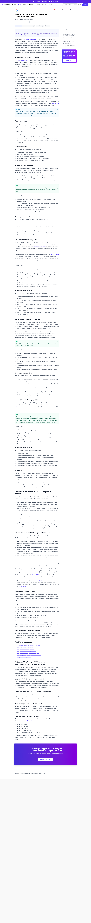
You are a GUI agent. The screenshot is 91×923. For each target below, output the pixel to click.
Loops (19, 4)
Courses (14, 4)
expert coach (22, 586)
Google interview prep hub (24, 657)
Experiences (25, 4)
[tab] (18, 26)
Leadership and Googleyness (69, 29)
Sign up (85, 4)
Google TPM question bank (39, 574)
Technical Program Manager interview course (29, 645)
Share (27, 22)
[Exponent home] (6, 4)
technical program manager (31, 39)
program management (40, 246)
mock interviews (41, 580)
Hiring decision (66, 32)
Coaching (44, 4)
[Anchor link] (40, 57)
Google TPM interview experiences (26, 651)
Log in (79, 4)
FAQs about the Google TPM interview (69, 46)
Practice (38, 4)
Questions (31, 4)
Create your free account (45, 759)
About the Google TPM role (68, 41)
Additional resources (67, 43)
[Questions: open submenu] (34, 4)
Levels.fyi (29, 720)
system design (55, 254)
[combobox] (58, 10)
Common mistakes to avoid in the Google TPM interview (69, 35)
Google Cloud (55, 103)
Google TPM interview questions (25, 649)
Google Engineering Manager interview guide (29, 655)
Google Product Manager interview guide (28, 653)
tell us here (40, 34)
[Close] (89, 1)
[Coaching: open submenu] (46, 4)
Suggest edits (20, 22)
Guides (16, 773)
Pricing (50, 4)
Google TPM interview (23, 60)
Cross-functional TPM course (25, 647)
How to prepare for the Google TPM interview (69, 38)
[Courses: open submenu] (16, 4)
